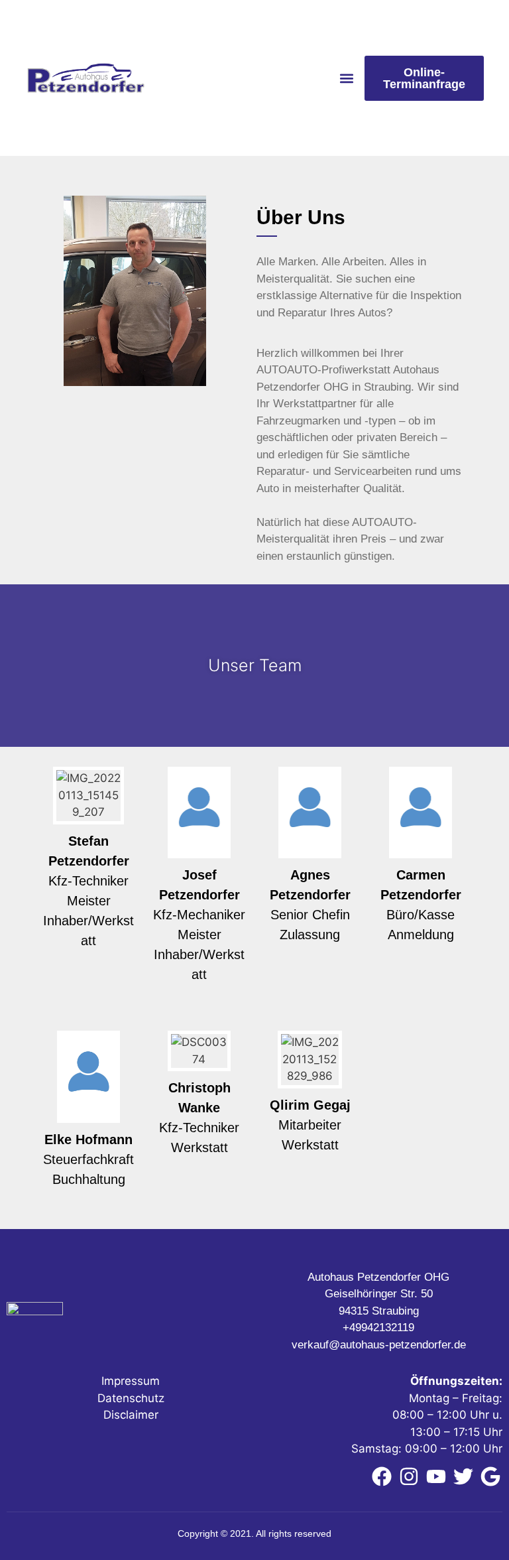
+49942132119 (378, 1327)
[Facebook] (382, 1476)
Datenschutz (130, 1398)
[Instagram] (409, 1476)
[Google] (490, 1476)
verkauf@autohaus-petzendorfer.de (379, 1344)
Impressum (130, 1381)
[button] (347, 78)
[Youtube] (436, 1476)
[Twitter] (463, 1476)
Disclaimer (130, 1414)
